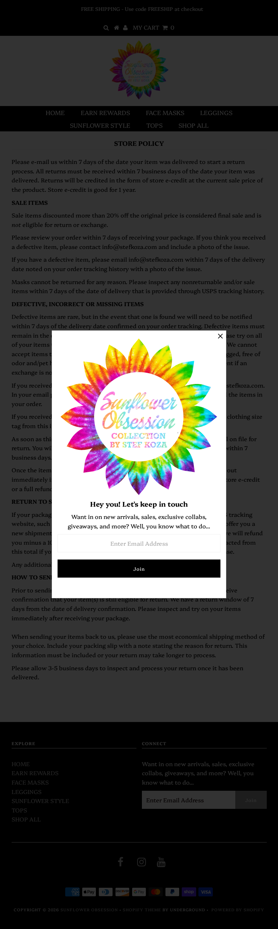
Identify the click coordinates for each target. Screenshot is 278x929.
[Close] (220, 336)
